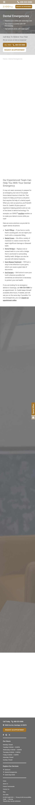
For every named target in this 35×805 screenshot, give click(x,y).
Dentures (7, 770)
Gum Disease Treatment (13, 262)
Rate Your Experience (17, 656)
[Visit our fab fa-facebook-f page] (3, 735)
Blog (4, 792)
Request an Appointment (23, 6)
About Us (5, 784)
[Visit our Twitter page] (9, 735)
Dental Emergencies (11, 772)
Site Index (6, 794)
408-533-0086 (24, 160)
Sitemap (10, 799)
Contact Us (6, 789)
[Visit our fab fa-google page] (6, 735)
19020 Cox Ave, (15, 725)
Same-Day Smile (10, 775)
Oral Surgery (9, 272)
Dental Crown (9, 238)
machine (21, 214)
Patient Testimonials (8, 786)
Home (5, 59)
